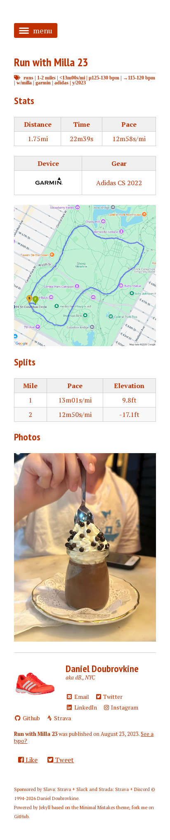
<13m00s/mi (72, 77)
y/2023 (79, 82)
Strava (62, 718)
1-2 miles (46, 77)
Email (81, 696)
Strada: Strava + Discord (124, 789)
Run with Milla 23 (51, 62)
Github (30, 718)
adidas (61, 82)
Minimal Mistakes (97, 807)
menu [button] (42, 30)
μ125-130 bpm (104, 77)
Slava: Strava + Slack (65, 789)
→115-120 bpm (139, 77)
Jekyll (44, 807)
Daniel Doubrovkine (102, 668)
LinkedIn (85, 707)
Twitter (112, 696)
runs (28, 77)
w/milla (24, 82)
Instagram (124, 707)
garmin (43, 82)
